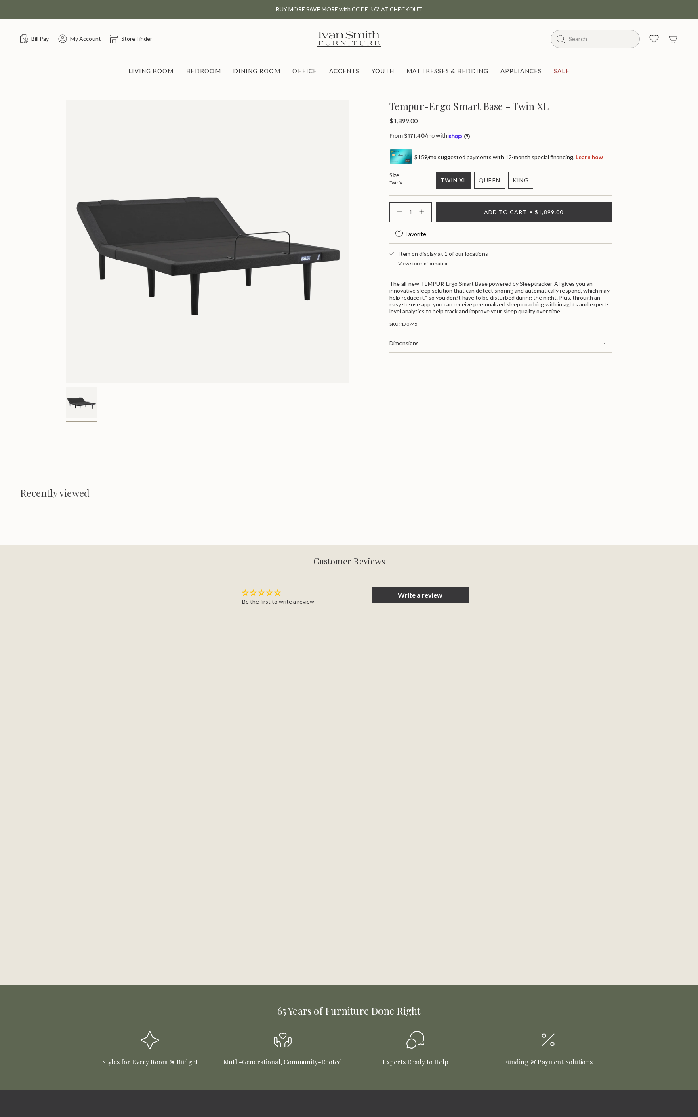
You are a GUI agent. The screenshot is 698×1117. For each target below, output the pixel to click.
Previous (66, 181)
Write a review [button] (420, 595)
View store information (423, 263)
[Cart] (673, 39)
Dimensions (404, 343)
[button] (151, 71)
